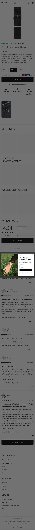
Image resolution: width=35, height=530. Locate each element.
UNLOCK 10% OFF (26, 270)
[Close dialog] (33, 254)
